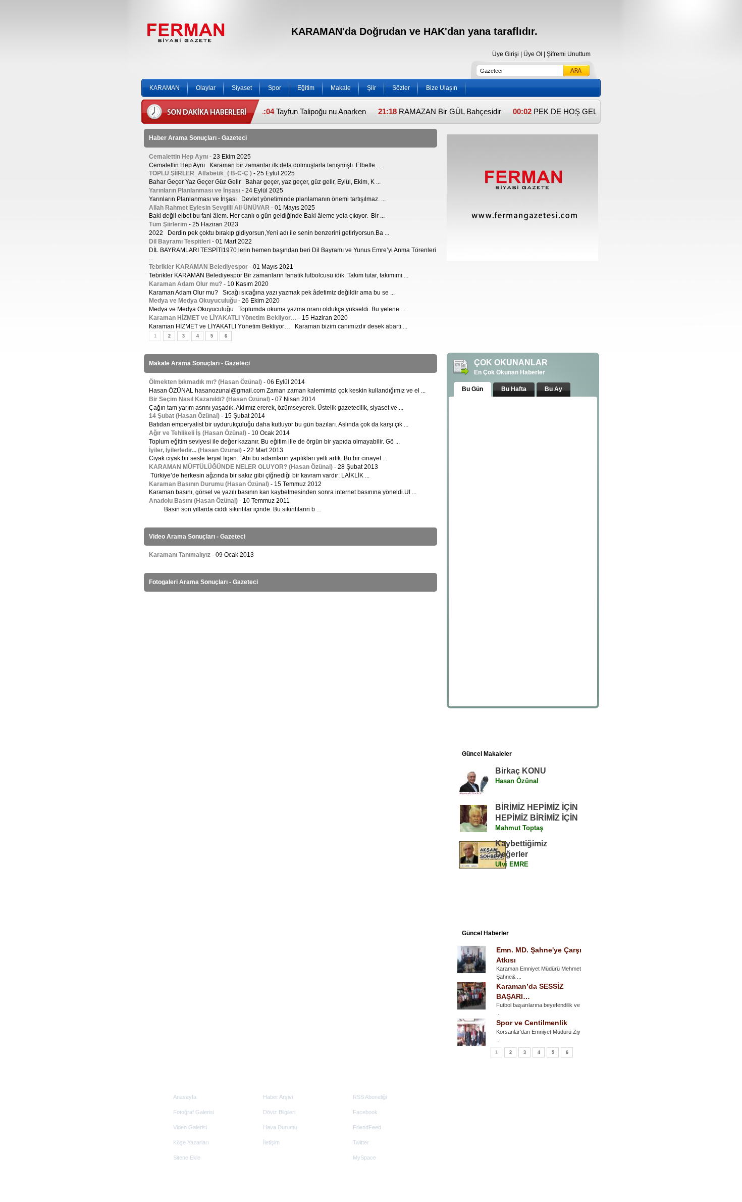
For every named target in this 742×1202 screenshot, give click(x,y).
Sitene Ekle (186, 1158)
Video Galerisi (190, 1127)
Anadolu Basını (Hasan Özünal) (193, 500)
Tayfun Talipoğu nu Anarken (291, 111)
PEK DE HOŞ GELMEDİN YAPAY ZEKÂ (571, 111)
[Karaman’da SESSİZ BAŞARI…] (471, 996)
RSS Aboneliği (370, 1097)
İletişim (271, 1142)
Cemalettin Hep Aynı (178, 156)
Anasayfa (184, 1097)
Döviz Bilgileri (279, 1112)
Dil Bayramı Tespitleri (179, 241)
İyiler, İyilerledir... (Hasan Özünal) (195, 450)
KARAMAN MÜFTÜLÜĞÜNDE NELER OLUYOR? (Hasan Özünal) (241, 466)
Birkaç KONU (520, 770)
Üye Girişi (505, 54)
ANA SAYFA (178, 70)
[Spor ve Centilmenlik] (471, 1032)
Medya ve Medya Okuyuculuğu (193, 300)
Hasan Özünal (517, 781)
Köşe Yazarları (191, 1142)
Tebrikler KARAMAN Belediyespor (198, 266)
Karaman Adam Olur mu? (185, 283)
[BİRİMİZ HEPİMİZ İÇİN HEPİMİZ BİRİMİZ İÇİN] (473, 818)
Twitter (361, 1142)
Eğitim (305, 87)
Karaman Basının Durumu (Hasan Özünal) (209, 484)
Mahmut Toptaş (519, 828)
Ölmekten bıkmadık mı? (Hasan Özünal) (205, 382)
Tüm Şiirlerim (169, 224)
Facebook (365, 1112)
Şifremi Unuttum (569, 54)
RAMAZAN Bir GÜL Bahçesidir (419, 111)
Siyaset (242, 87)
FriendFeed (367, 1127)
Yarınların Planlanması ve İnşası (194, 190)
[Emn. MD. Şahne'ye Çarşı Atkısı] (471, 959)
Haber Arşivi (278, 1097)
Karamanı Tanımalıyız (179, 554)
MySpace (364, 1158)
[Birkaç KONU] (473, 782)
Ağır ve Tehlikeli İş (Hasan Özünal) (197, 433)
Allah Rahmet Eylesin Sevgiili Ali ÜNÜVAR (209, 207)
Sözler (401, 87)
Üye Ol (532, 54)
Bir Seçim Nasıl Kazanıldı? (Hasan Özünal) (209, 399)
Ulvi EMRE (511, 864)
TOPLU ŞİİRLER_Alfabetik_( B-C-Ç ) (200, 173)
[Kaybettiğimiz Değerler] (473, 855)
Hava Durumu (280, 1127)
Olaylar (206, 87)
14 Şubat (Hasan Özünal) (184, 415)
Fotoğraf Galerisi (193, 1112)
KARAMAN (164, 87)
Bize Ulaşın (441, 87)
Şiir (371, 87)
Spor (274, 87)
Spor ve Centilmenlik (531, 1023)
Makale (341, 87)
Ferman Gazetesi (185, 32)
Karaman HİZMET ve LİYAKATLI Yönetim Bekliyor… (223, 317)
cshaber (564, 1167)
